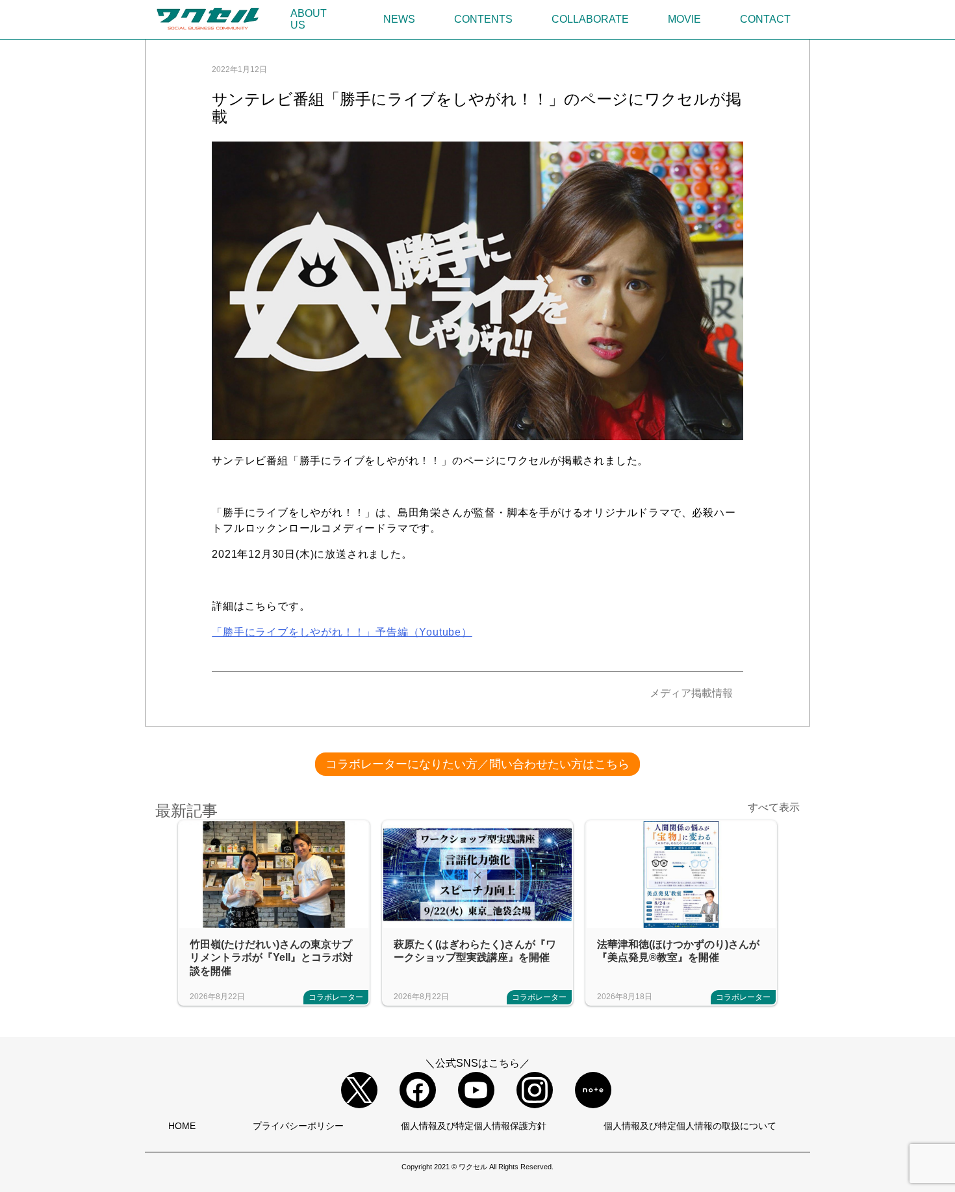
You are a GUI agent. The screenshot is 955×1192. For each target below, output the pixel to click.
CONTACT (765, 19)
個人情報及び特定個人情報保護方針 (473, 1126)
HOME (182, 1126)
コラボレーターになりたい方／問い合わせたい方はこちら (477, 764)
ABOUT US (308, 19)
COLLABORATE (590, 19)
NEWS (399, 19)
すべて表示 (774, 807)
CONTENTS (483, 19)
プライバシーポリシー (298, 1126)
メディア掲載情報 (691, 693)
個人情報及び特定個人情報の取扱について (690, 1126)
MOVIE (684, 19)
